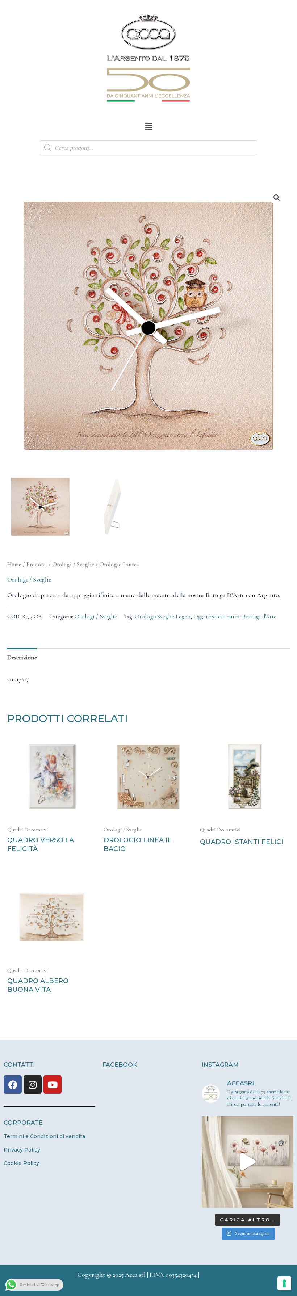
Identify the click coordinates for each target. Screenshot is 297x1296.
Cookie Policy (21, 1163)
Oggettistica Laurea (216, 616)
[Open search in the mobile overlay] (148, 147)
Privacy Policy (22, 1149)
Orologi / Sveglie (73, 564)
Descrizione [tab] (22, 657)
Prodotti (36, 564)
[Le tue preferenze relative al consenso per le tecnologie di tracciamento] (284, 1283)
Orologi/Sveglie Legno (163, 616)
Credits (210, 1275)
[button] (148, 126)
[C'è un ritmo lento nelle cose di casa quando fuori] (247, 1162)
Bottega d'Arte (259, 616)
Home (14, 564)
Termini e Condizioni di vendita (44, 1136)
